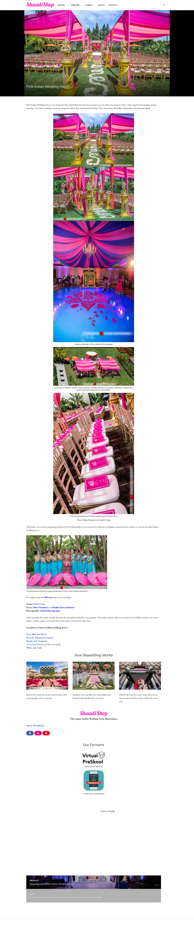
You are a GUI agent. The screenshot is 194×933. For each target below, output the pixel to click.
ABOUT (101, 5)
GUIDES (89, 5)
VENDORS (75, 5)
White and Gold (34, 647)
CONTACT (112, 5)
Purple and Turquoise (36, 641)
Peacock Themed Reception (39, 637)
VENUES (61, 5)
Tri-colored (32, 644)
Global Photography (50, 610)
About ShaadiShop (35, 725)
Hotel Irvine (39, 604)
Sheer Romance (40, 607)
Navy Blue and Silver (36, 634)
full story (48, 597)
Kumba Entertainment (63, 607)
